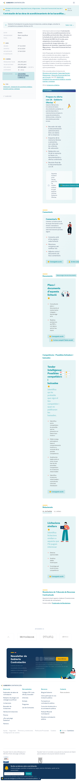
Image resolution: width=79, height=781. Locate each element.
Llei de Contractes (28, 708)
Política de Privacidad (42, 731)
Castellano (70, 731)
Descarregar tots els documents (66, 275)
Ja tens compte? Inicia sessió (63, 340)
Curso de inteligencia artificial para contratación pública (21, 778)
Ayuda (5, 731)
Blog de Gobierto (46, 692)
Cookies (53, 731)
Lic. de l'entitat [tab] (47, 511)
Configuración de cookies (11, 733)
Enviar (28, 774)
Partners (6, 724)
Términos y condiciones (25, 731)
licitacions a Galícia (53, 85)
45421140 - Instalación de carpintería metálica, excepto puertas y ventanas (17, 88)
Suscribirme (62, 659)
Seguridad (12, 731)
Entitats (24, 701)
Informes (25, 698)
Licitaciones (7, 703)
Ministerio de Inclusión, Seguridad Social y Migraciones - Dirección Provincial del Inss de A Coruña (33, 9)
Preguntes (25, 704)
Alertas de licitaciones (10, 712)
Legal (35, 776)
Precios (5, 715)
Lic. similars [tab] (57, 511)
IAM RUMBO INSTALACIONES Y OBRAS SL (23, 75)
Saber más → (70, 25)
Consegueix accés (56, 262)
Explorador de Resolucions (61, 603)
